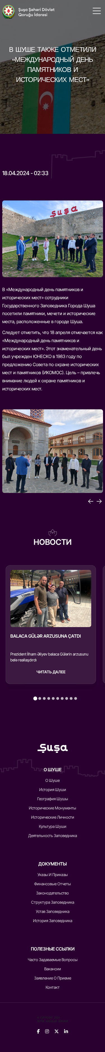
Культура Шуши (52, 826)
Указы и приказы (53, 874)
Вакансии (52, 968)
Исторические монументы (52, 808)
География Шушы (52, 798)
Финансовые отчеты (52, 883)
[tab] (35, 698)
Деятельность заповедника (52, 835)
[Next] (99, 501)
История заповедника (52, 920)
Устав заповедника (52, 911)
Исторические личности (52, 817)
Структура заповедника (52, 902)
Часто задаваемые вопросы (53, 959)
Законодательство (52, 893)
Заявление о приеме (52, 978)
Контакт (53, 987)
